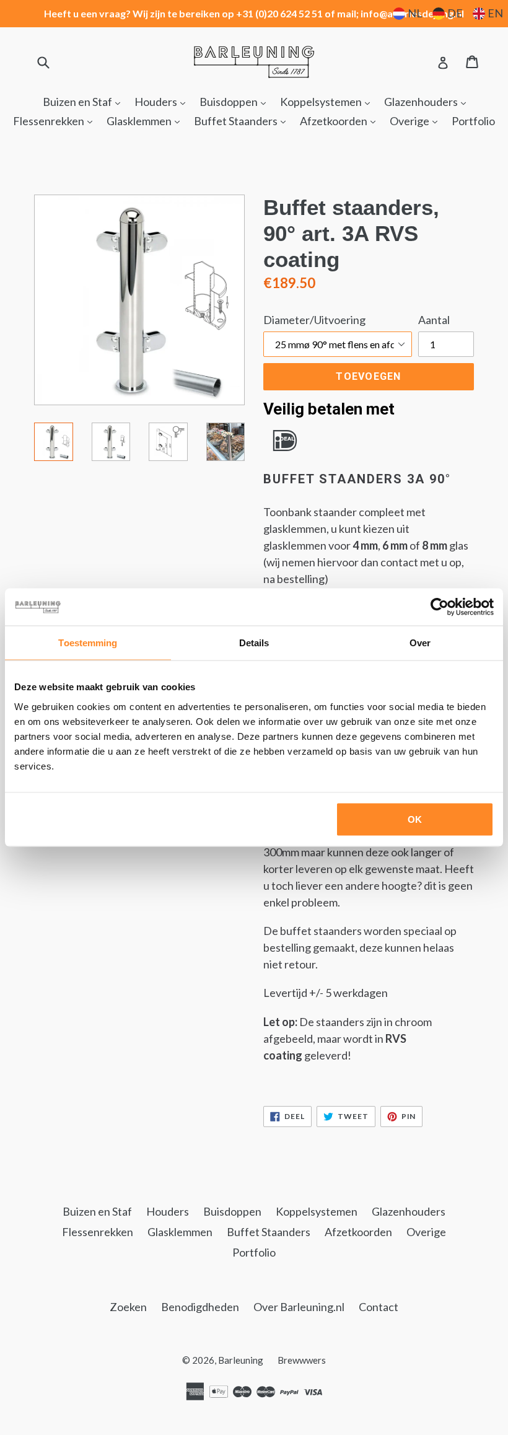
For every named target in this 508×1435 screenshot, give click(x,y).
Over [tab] (420, 643)
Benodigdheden (200, 1307)
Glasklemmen (146, 120)
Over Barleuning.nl (298, 1307)
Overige (417, 120)
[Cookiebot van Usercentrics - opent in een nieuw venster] (439, 607)
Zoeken (128, 1307)
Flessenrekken (56, 120)
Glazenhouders (428, 101)
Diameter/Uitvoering (314, 320)
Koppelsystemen (328, 101)
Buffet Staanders (243, 120)
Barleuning (240, 1360)
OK (415, 819)
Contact (378, 1307)
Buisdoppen (235, 101)
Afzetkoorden (341, 120)
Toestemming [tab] (87, 643)
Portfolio (473, 121)
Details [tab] (254, 643)
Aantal (434, 320)
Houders (162, 101)
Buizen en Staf (84, 101)
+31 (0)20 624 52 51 (279, 13)
